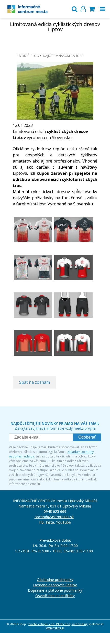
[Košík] (92, 9)
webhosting (79, 624)
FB (41, 522)
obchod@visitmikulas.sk (54, 516)
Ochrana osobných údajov (55, 584)
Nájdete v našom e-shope (63, 56)
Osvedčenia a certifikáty (55, 595)
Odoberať (87, 437)
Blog (34, 56)
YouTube (63, 522)
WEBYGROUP (55, 628)
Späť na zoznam (34, 382)
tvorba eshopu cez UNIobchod (49, 624)
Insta (50, 522)
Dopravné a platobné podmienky (55, 590)
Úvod (21, 56)
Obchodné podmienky (55, 579)
